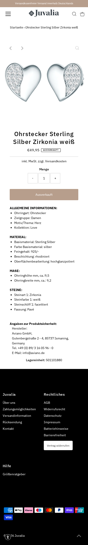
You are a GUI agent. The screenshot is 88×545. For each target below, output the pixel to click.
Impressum (52, 422)
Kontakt (8, 429)
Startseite (16, 27)
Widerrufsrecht (54, 409)
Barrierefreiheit (55, 435)
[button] (8, 537)
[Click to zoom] (77, 48)
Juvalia (20, 536)
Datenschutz (53, 416)
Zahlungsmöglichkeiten (19, 409)
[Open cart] (82, 14)
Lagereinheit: (35, 360)
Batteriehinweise (56, 429)
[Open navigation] (12, 14)
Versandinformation (17, 416)
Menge (44, 169)
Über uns (9, 403)
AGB (47, 403)
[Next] (22, 48)
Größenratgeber (14, 474)
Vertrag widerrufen (58, 445)
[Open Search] (74, 14)
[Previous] (11, 48)
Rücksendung (12, 422)
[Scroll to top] (78, 536)
